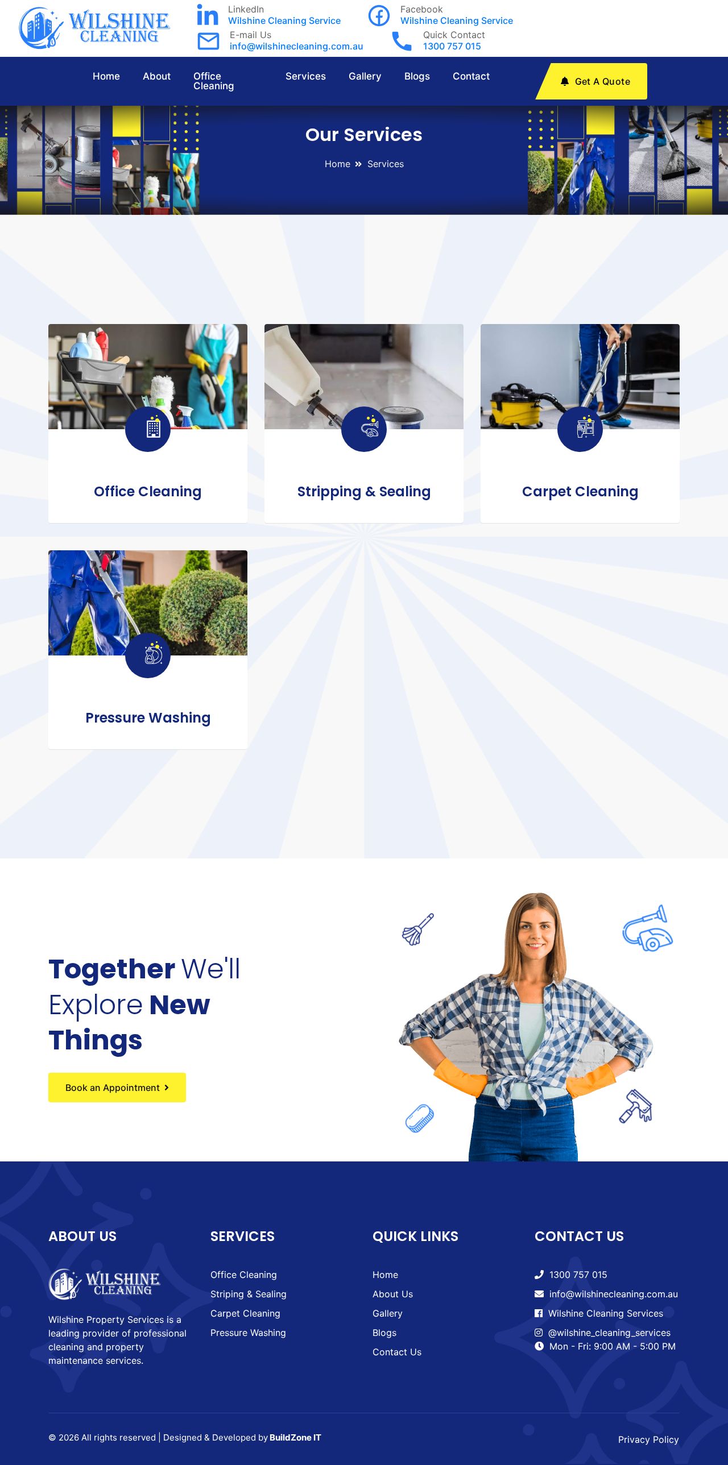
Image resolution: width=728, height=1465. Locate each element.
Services (306, 76)
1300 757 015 (452, 46)
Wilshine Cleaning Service (284, 20)
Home (106, 76)
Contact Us (397, 1352)
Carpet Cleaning (580, 491)
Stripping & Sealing (364, 491)
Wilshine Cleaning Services (605, 1313)
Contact (471, 76)
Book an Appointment (112, 1087)
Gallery (365, 76)
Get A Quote (602, 81)
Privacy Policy (648, 1439)
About (157, 76)
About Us (393, 1294)
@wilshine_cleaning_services (609, 1332)
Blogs (417, 76)
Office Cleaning (213, 81)
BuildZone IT (295, 1437)
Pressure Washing (148, 717)
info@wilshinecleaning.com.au (296, 46)
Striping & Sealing (248, 1294)
